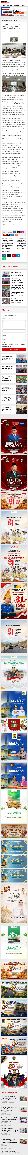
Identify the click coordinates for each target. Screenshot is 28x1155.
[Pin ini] (14, 255)
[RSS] (16, 235)
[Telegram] (12, 235)
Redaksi (15, 1152)
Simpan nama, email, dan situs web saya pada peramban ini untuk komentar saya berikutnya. (13, 344)
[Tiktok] (8, 235)
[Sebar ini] (4, 255)
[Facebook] (14, 232)
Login (19, 1152)
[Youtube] (5, 235)
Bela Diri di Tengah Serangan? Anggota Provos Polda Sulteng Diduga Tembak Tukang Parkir (18, 282)
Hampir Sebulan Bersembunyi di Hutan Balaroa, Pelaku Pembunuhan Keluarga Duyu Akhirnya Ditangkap (18, 302)
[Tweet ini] (9, 255)
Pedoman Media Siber (6, 1152)
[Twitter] (18, 232)
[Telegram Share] (18, 255)
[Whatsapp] (4, 258)
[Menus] (26, 1)
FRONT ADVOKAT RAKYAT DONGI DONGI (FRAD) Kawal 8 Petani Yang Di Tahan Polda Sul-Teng (21, 243)
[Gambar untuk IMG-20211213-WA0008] (14, 39)
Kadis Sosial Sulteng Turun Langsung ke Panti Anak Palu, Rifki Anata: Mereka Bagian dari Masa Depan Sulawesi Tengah (18, 276)
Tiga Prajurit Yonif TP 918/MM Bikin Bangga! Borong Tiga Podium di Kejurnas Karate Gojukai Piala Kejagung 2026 (17, 289)
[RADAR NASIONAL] (5, 2)
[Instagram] (22, 232)
